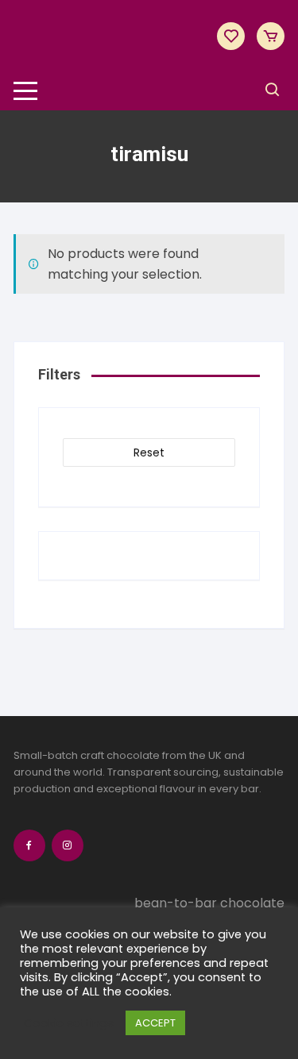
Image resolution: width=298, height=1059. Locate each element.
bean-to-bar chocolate (209, 903)
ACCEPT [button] (155, 1022)
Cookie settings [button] (69, 1023)
